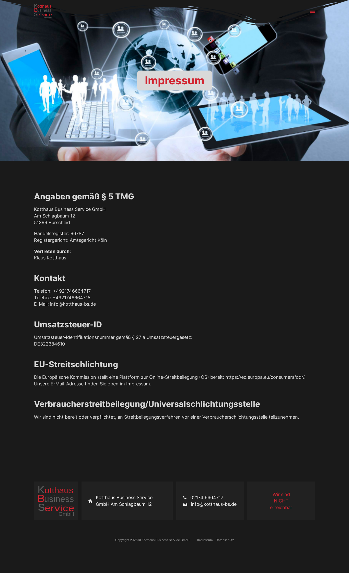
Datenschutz (225, 540)
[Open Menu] (312, 11)
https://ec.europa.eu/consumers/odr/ (264, 377)
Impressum (205, 540)
